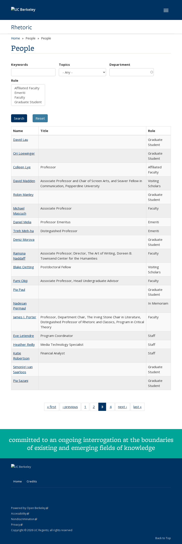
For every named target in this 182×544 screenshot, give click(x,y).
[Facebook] (15, 474)
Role (14, 80)
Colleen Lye (22, 167)
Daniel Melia (22, 222)
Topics (64, 64)
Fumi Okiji (20, 280)
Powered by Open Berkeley (29, 508)
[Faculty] (28, 97)
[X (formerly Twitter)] (24, 474)
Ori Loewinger (24, 153)
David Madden (24, 181)
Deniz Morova (23, 239)
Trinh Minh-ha (23, 231)
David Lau (20, 139)
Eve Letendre (23, 335)
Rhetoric (21, 27)
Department (119, 64)
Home (15, 38)
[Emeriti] (28, 92)
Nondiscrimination (24, 519)
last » (138, 407)
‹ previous (72, 407)
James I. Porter (24, 317)
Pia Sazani (20, 380)
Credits (32, 481)
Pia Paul (19, 289)
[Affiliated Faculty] (28, 88)
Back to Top (163, 538)
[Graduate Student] (28, 102)
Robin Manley (23, 194)
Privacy (17, 525)
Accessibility (20, 513)
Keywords (19, 64)
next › (124, 407)
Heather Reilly (24, 344)
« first (53, 407)
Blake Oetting (23, 267)
